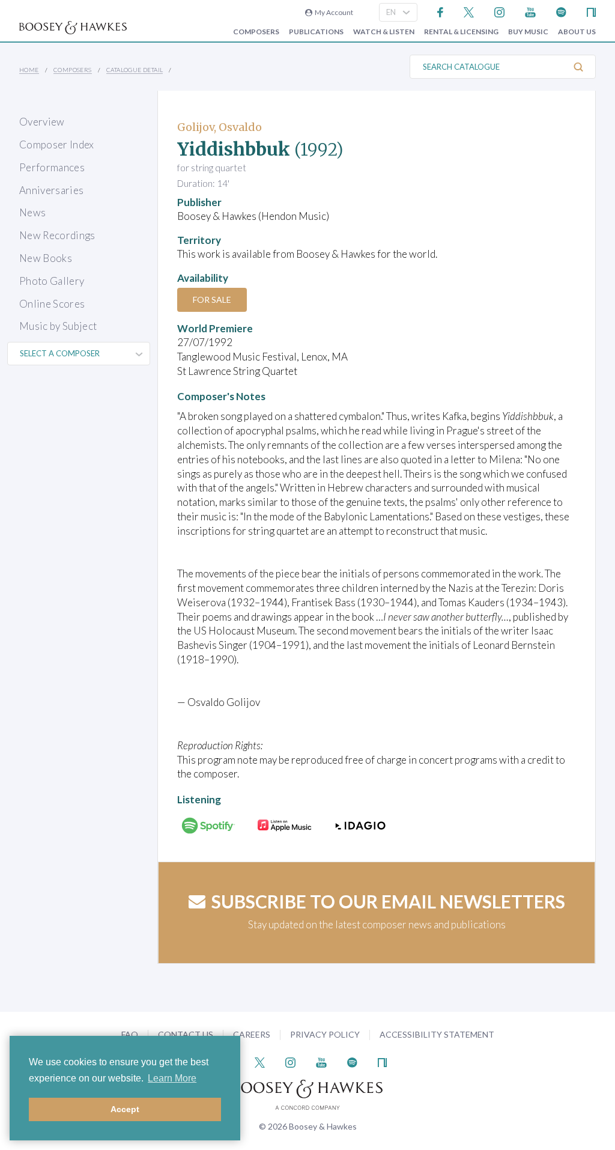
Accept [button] (125, 1109)
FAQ (129, 1034)
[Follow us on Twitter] (469, 11)
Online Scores (52, 303)
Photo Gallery (51, 281)
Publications (316, 32)
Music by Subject (58, 326)
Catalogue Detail (134, 69)
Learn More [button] (172, 1078)
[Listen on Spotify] (561, 11)
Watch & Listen (383, 32)
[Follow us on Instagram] (499, 11)
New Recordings (57, 235)
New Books (45, 258)
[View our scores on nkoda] (591, 11)
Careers (251, 1034)
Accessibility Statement (437, 1034)
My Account (332, 12)
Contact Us (185, 1034)
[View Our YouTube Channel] (530, 11)
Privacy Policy (325, 1034)
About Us (577, 32)
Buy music (528, 32)
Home (29, 69)
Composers (256, 32)
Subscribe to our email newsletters (388, 901)
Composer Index (56, 144)
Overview (42, 121)
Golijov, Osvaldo (219, 127)
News (32, 212)
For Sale (212, 299)
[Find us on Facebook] (440, 11)
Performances (52, 167)
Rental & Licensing (461, 32)
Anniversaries (51, 190)
